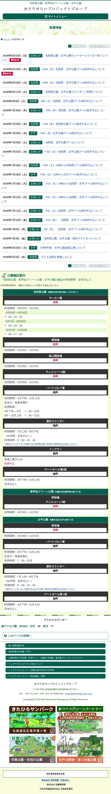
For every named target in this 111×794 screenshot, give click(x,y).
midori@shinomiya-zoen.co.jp (78, 693)
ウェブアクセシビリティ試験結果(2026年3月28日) (31, 670)
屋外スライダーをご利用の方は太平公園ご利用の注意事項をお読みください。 (41, 589)
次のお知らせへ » (101, 46)
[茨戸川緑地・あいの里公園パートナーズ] (80, 762)
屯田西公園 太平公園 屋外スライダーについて (72, 238)
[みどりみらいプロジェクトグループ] (55, 684)
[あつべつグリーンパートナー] (80, 732)
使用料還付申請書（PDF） (20, 651)
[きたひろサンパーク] (32, 732)
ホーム (7, 39)
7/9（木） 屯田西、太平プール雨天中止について (73, 229)
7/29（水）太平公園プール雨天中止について (66, 133)
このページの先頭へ (19, 635)
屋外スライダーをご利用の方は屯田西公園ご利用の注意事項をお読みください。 (42, 444)
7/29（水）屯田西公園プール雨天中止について (70, 123)
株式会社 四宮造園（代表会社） (56, 780)
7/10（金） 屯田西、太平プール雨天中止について (75, 220)
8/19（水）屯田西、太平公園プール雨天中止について (74, 69)
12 (91, 46)
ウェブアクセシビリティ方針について (25, 664)
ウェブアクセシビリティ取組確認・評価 (26, 676)
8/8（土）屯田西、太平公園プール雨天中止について (71, 101)
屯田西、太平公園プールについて (64, 142)
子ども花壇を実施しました (56, 257)
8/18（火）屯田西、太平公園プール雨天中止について (74, 82)
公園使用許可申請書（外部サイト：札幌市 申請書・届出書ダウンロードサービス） (46, 658)
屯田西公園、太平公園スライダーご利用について (73, 91)
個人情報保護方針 (16, 645)
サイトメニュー (57, 16)
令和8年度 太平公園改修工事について (63, 247)
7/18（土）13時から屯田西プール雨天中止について (73, 165)
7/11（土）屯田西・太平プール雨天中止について (73, 210)
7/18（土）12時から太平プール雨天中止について (68, 174)
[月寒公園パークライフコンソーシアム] (32, 762)
